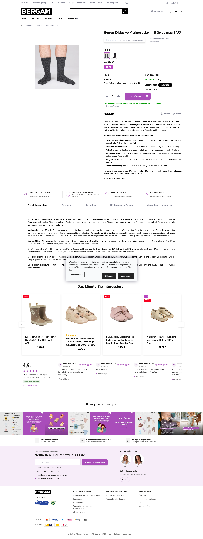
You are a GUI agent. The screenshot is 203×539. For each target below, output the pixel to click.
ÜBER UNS (24, 3)
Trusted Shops (64, 379)
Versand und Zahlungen (115, 499)
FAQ (52, 3)
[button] (40, 347)
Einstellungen (77, 274)
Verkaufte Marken (95, 3)
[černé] (114, 56)
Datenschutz (78, 503)
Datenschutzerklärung (54, 467)
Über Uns (142, 495)
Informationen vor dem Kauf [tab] (160, 205)
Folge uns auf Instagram (103, 404)
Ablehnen (109, 276)
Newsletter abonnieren (95, 462)
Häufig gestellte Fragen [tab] (121, 205)
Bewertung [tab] (91, 205)
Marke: (154, 41)
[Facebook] (122, 479)
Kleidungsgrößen (112, 3)
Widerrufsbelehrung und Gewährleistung (82, 507)
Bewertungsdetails (137, 40)
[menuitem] (25, 18)
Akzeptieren (126, 276)
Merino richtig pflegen (39, 3)
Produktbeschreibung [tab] (37, 205)
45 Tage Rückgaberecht (77, 3)
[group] (41, 324)
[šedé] (107, 56)
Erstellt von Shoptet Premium (78, 534)
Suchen (125, 11)
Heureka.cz (177, 379)
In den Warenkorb (135, 96)
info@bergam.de (128, 471)
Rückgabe (61, 3)
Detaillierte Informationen (114, 179)
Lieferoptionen (151, 89)
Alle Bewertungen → (32, 386)
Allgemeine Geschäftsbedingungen (86, 495)
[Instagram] (127, 479)
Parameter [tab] (67, 205)
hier (70, 270)
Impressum (77, 499)
